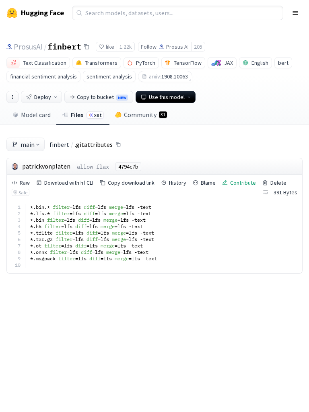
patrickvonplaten (46, 166)
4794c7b (128, 166)
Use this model (167, 97)
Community (144, 115)
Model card (36, 115)
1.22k (125, 46)
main (28, 144)
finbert (64, 46)
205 (198, 46)
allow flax (93, 166)
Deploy (42, 97)
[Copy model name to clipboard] (86, 46)
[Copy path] (118, 144)
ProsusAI (28, 46)
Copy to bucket (101, 97)
